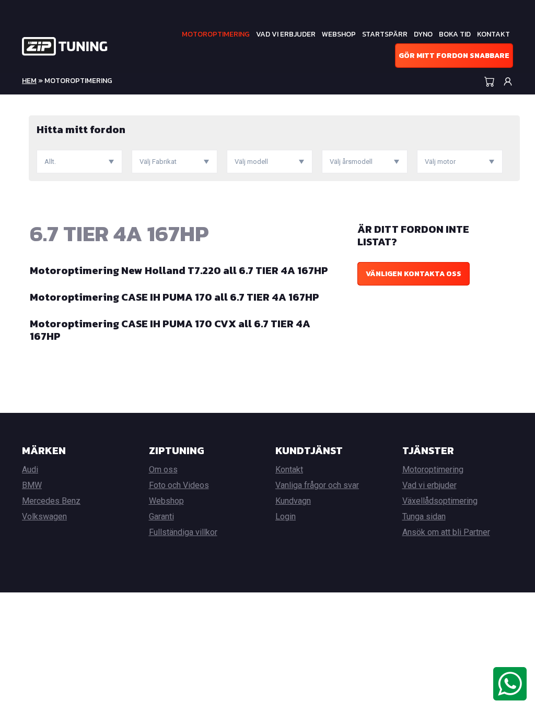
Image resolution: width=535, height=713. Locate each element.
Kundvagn (293, 501)
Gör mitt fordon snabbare (454, 55)
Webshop (339, 34)
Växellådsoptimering (440, 501)
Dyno (423, 34)
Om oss (163, 469)
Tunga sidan (424, 516)
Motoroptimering (216, 34)
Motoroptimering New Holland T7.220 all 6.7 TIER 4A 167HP (179, 270)
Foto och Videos (179, 485)
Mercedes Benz (51, 501)
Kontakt (493, 34)
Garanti (161, 516)
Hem (29, 80)
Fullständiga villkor (183, 532)
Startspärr (385, 34)
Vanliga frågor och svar (317, 485)
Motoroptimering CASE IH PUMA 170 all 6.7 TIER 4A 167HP (174, 297)
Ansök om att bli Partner (446, 532)
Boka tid (455, 34)
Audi (30, 469)
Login (285, 516)
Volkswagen (44, 516)
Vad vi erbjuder (286, 34)
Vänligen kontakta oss (413, 273)
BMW (32, 485)
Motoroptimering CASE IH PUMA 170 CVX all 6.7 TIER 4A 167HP (170, 330)
